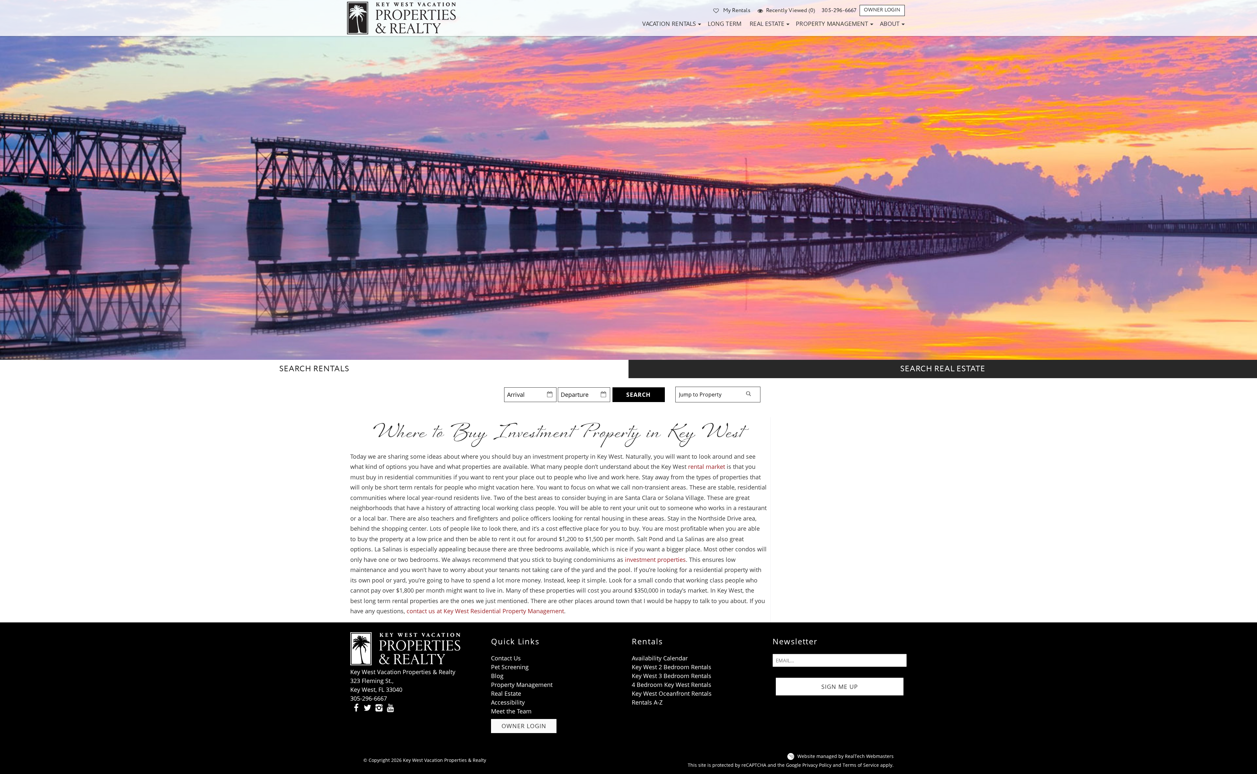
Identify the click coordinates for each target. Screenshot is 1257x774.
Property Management (832, 24)
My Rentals (737, 10)
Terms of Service (861, 765)
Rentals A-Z (647, 702)
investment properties (655, 559)
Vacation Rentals (669, 24)
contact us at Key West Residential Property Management (485, 611)
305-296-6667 (839, 10)
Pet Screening (510, 667)
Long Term (725, 24)
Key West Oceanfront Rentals (672, 693)
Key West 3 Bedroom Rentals (671, 676)
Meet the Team (511, 711)
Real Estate (767, 24)
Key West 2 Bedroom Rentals (671, 667)
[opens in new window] (356, 707)
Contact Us (506, 658)
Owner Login (882, 10)
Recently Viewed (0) (790, 10)
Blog (497, 676)
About (890, 24)
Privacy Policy (816, 765)
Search (638, 394)
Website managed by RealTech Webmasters (845, 756)
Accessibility (508, 702)
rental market (706, 466)
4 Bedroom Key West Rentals (671, 685)
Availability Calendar (660, 658)
